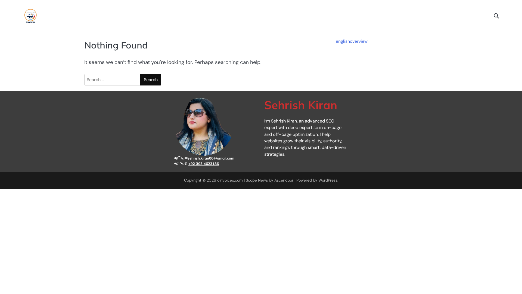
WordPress (327, 180)
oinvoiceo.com (230, 180)
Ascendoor (283, 180)
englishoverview (352, 41)
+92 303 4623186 (203, 163)
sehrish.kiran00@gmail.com (211, 158)
